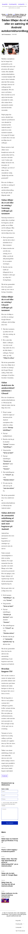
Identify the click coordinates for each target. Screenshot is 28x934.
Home (4, 14)
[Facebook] (2, 39)
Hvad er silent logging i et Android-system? (9, 850)
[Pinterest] (9, 39)
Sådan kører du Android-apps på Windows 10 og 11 (9, 840)
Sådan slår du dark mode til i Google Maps (9, 874)
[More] (16, 39)
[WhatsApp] (12, 39)
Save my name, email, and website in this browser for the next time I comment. (9, 804)
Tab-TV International (6, 34)
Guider (10, 14)
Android (4, 776)
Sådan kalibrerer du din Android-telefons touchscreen (9, 895)
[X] (6, 39)
